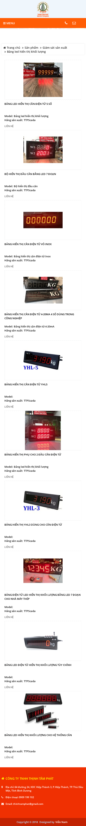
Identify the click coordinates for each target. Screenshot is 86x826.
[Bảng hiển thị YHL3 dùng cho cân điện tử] (43, 500)
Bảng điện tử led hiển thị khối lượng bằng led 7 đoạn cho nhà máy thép (42, 597)
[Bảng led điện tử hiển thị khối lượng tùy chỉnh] (43, 640)
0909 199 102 (26, 797)
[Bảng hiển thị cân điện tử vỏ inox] (43, 220)
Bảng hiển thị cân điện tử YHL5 (25, 384)
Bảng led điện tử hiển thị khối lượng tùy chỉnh (37, 665)
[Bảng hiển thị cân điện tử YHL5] (43, 360)
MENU (10, 23)
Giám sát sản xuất (55, 47)
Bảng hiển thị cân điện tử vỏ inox (28, 244)
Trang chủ (13, 47)
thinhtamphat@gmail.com (28, 804)
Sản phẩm (31, 47)
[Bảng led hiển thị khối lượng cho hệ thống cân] (43, 711)
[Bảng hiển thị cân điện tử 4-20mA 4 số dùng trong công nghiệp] (43, 290)
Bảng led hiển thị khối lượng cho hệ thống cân (38, 735)
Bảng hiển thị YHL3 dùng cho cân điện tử (33, 524)
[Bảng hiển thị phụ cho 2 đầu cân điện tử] (43, 430)
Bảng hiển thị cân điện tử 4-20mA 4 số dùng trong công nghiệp (39, 316)
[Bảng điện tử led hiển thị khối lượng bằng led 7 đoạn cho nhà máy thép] (43, 570)
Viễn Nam (61, 822)
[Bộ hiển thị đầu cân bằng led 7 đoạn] (43, 150)
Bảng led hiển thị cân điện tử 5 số (28, 104)
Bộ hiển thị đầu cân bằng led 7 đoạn (30, 174)
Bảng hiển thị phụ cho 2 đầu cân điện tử (32, 454)
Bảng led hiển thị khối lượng (26, 52)
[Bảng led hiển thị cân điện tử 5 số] (43, 79)
